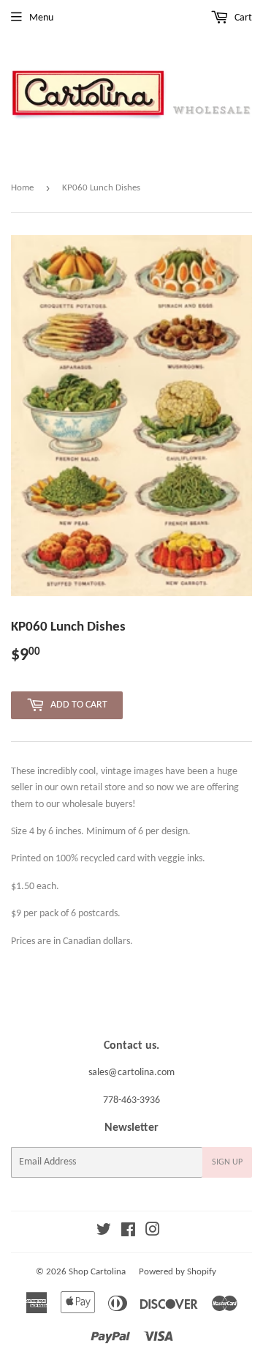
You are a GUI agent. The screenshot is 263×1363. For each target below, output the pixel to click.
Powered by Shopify (177, 1272)
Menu (41, 17)
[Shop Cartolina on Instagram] (152, 1232)
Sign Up (227, 1162)
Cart (242, 17)
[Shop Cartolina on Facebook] (128, 1232)
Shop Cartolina (97, 1272)
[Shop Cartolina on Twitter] (103, 1232)
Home (22, 188)
